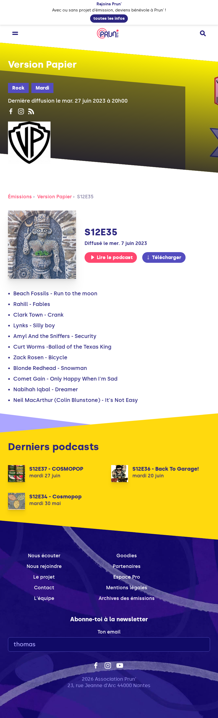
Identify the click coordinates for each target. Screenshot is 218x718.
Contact (44, 588)
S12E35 (85, 197)
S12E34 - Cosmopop (55, 496)
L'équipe (44, 598)
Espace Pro (126, 577)
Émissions (20, 197)
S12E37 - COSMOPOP (56, 469)
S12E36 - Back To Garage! (165, 469)
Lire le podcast (115, 257)
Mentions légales (126, 588)
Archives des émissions (127, 598)
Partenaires (127, 566)
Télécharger (166, 257)
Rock (18, 88)
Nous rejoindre (44, 566)
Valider (191, 644)
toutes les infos (109, 18)
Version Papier (54, 197)
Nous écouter (44, 556)
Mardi (42, 88)
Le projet (44, 577)
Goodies (126, 556)
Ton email (109, 632)
